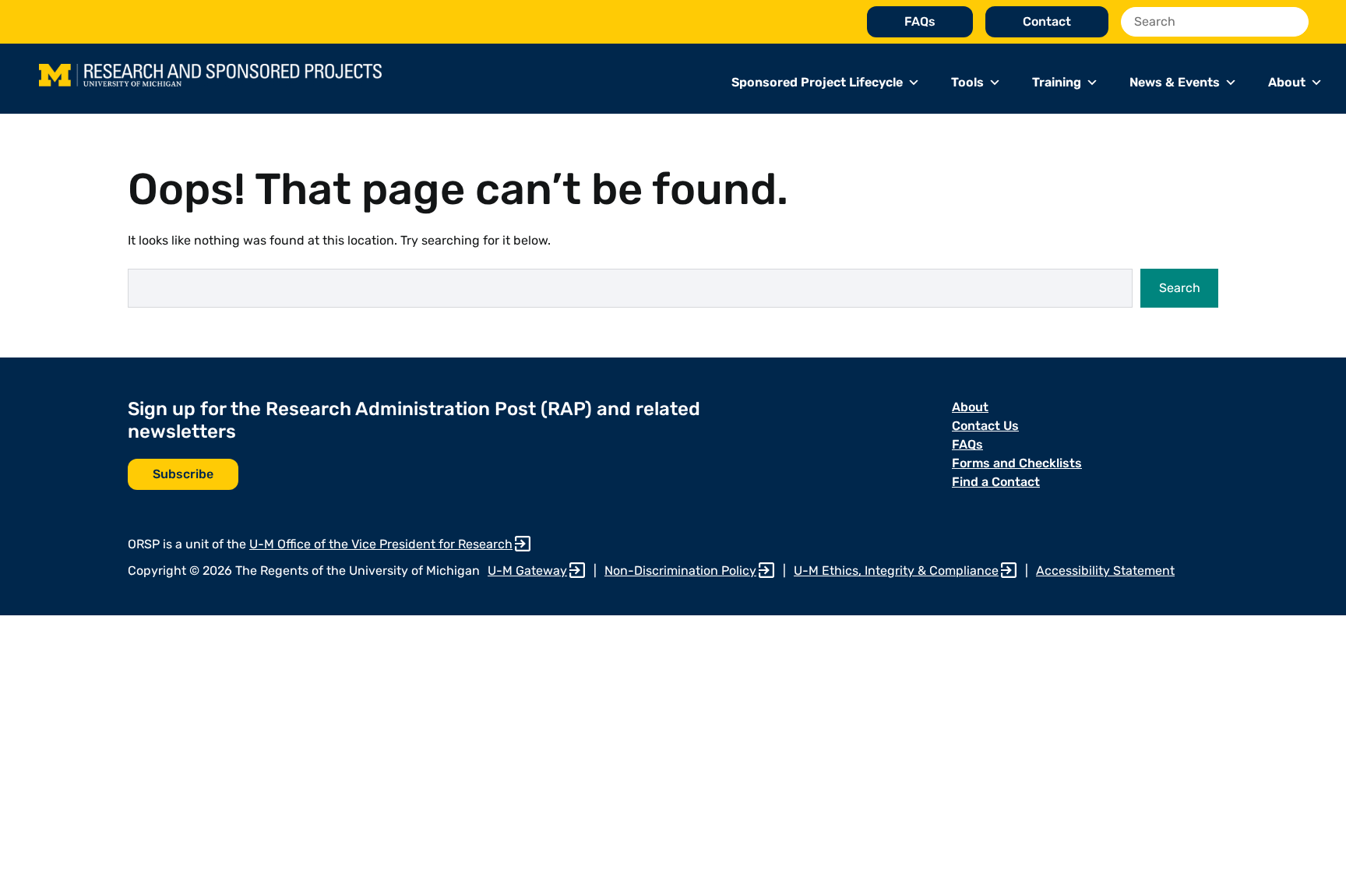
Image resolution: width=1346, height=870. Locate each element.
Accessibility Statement (1105, 570)
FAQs (920, 21)
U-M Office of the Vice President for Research (381, 544)
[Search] (1292, 22)
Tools (967, 82)
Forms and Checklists (1017, 463)
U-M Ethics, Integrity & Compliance (896, 570)
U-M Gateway (527, 570)
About (1286, 82)
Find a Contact (996, 481)
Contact (1047, 21)
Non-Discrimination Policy (680, 570)
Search (1179, 287)
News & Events (1174, 82)
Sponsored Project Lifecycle (817, 82)
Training (1056, 82)
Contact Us (985, 425)
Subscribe (183, 474)
